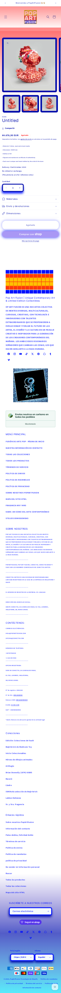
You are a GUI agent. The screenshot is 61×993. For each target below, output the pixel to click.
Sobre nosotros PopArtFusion (20, 822)
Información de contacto (32, 988)
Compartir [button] (10, 128)
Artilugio (10, 766)
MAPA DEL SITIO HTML (16, 499)
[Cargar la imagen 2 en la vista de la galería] (30, 103)
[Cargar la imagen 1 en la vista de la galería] (11, 103)
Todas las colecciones (16, 886)
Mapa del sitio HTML (15, 892)
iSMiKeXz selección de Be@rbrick (22, 791)
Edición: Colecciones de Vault (20, 740)
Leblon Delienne (13, 798)
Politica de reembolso (16, 854)
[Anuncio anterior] (5, 3)
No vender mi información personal (23, 867)
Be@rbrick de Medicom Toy (19, 747)
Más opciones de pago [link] (30, 241)
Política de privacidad (14, 983)
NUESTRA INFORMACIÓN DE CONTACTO (24, 448)
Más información (30, 424)
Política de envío (51, 983)
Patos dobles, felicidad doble (19, 835)
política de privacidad (16, 860)
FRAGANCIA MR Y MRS (16, 505)
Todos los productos (15, 879)
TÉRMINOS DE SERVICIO (17, 467)
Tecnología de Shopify (29, 979)
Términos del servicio (34, 983)
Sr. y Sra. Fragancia (15, 804)
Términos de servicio (16, 841)
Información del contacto (18, 828)
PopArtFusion (15, 979)
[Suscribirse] (48, 911)
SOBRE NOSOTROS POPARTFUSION (22, 492)
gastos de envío (26, 139)
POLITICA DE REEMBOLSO (18, 480)
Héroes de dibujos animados (19, 759)
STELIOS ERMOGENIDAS (17, 518)
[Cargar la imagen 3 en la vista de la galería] (49, 103)
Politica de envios (14, 847)
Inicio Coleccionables (16, 753)
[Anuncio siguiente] (56, 3)
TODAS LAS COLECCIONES (18, 454)
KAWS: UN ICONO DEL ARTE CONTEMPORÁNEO (27, 512)
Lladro (9, 785)
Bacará (9, 779)
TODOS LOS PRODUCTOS (17, 460)
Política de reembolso (49, 979)
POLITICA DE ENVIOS (15, 473)
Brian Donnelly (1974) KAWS (19, 772)
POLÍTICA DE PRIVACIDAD (18, 486)
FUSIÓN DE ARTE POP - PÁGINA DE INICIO (25, 441)
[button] (6, 17)
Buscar (9, 873)
